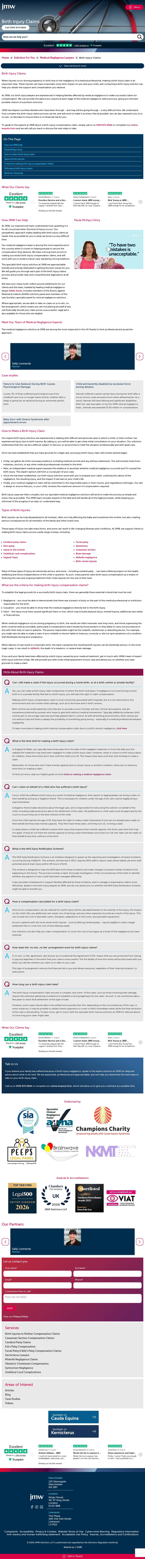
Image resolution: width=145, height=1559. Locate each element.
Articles (9, 1390)
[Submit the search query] (139, 37)
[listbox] (72, 356)
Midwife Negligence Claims (21, 1359)
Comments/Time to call (22, 1291)
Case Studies (12, 1399)
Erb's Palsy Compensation (20, 1346)
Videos (9, 1403)
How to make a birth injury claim (19, 154)
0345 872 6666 (104, 125)
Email (13, 1279)
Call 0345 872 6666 (15, 27)
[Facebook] (32, 1528)
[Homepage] (36, 1519)
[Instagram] (37, 1528)
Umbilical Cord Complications (23, 1372)
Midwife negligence (86, 557)
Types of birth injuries (14, 159)
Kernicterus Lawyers (17, 1355)
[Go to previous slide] (5, 356)
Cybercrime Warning (97, 1552)
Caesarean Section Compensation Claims (29, 1338)
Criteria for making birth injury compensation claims (28, 164)
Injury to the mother (14, 549)
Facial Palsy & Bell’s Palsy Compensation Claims (33, 1350)
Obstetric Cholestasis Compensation (27, 1363)
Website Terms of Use (70, 1552)
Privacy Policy (20, 1316)
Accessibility (27, 1552)
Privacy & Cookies (45, 1552)
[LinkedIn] (41, 1528)
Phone (83, 1279)
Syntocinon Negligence (19, 1368)
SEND (10, 1308)
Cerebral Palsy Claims (18, 1342)
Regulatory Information (125, 1552)
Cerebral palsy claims (14, 542)
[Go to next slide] (139, 356)
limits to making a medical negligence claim (87, 774)
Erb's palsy (8, 546)
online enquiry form (61, 1086)
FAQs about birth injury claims (18, 168)
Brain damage (83, 553)
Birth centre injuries (86, 561)
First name (15, 1268)
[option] (72, 356)
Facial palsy (82, 542)
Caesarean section (85, 549)
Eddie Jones (15, 290)
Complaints (11, 1552)
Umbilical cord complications (19, 553)
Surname (84, 1268)
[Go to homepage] (8, 7)
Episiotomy (82, 546)
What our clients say (13, 173)
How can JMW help (13, 145)
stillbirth (34, 648)
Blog (8, 1394)
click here (121, 728)
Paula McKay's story (13, 150)
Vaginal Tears (10, 557)
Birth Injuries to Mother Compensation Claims (32, 1333)
